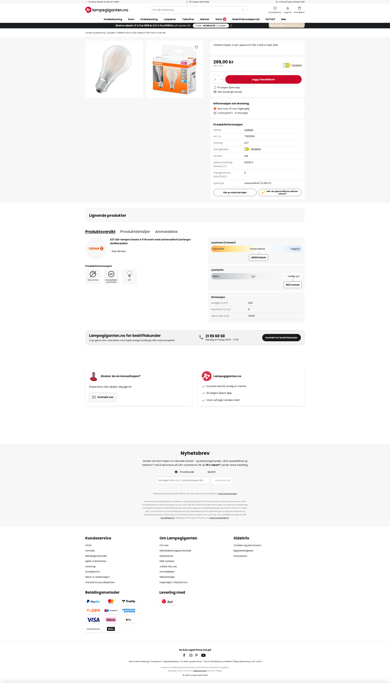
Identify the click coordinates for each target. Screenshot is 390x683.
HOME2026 (211, 25)
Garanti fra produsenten (100, 582)
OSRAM (248, 130)
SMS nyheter (167, 561)
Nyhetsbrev (167, 556)
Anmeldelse (166, 231)
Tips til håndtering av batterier (218, 661)
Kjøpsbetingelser (244, 550)
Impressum (240, 556)
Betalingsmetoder (96, 556)
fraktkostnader (199, 670)
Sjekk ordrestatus (95, 561)
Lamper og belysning (95, 32)
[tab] (100, 232)
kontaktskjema (167, 518)
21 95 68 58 (215, 336)
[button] (196, 47)
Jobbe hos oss (168, 566)
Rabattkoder (167, 577)
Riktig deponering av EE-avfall (247, 661)
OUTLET (270, 19)
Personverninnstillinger (139, 661)
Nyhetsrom (181, 582)
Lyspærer (111, 32)
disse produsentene (227, 493)
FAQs (88, 545)
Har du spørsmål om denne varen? (282, 192)
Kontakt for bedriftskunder (281, 337)
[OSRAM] (96, 248)
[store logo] (106, 10)
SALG (218, 19)
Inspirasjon (166, 582)
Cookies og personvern (247, 545)
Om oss (164, 545)
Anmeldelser (167, 571)
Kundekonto (92, 571)
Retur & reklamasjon (97, 577)
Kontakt (90, 550)
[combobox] (198, 9)
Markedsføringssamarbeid (175, 550)
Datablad (297, 65)
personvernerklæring (219, 518)
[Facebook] (186, 655)
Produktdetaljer (135, 231)
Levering (90, 566)
